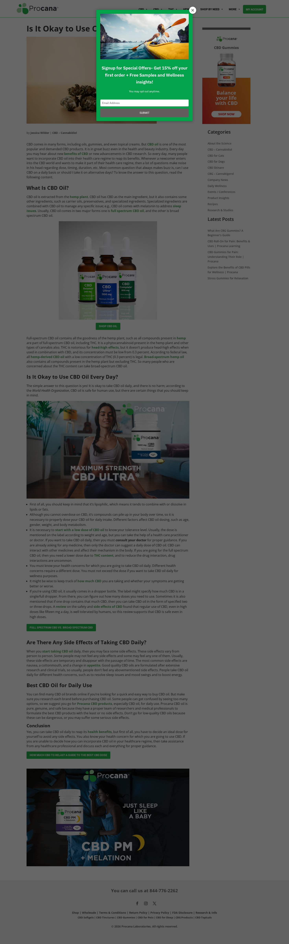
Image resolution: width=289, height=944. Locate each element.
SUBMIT (144, 112)
